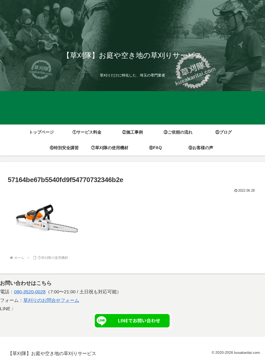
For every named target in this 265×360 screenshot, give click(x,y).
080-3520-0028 (30, 291)
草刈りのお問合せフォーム (51, 300)
